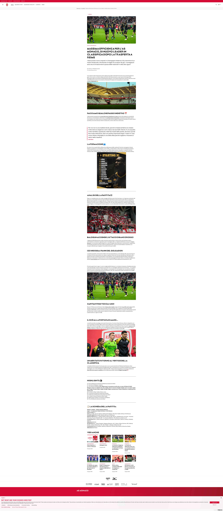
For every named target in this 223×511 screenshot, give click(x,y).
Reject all (214, 504)
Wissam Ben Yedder (110, 307)
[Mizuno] (114, 478)
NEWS (12, 4)
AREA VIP (23, 1)
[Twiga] (103, 484)
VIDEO (43, 4)
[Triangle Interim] (110, 484)
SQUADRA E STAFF (19, 4)
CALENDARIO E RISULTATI (29, 4)
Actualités (83, 8)
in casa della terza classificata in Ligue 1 (109, 116)
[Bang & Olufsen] (124, 484)
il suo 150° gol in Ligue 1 (127, 307)
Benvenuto (79, 8)
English (2, 497)
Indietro (90, 14)
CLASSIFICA (38, 4)
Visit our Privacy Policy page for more (19, 507)
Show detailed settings (5, 507)
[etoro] (134, 484)
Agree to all (214, 502)
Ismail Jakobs (94, 259)
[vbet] (96, 484)
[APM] (108, 478)
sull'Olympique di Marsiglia (113, 117)
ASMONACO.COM (4, 1)
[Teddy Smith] (117, 484)
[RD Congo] (89, 484)
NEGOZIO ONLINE (16, 1)
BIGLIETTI (10, 1)
